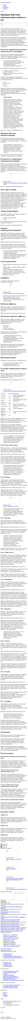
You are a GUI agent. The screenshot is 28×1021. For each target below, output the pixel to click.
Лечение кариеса (7, 955)
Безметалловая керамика (9, 978)
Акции (5, 8)
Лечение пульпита (7, 953)
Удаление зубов (7, 962)
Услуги (5, 4)
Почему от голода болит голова (11, 946)
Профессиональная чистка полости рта (13, 957)
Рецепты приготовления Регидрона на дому (11, 931)
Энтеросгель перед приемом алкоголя (10, 920)
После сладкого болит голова (10, 938)
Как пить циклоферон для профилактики (16, 889)
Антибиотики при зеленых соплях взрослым (14, 391)
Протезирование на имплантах (11, 971)
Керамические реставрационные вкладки (13, 980)
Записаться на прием (6, 2)
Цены (4, 6)
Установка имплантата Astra (10, 986)
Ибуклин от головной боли (10, 936)
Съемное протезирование (9, 972)
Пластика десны (7, 963)
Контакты (5, 7)
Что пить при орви (11, 868)
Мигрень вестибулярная (9, 943)
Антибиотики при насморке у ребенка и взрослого (13, 928)
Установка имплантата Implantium (11, 985)
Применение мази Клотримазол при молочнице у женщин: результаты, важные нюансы (13, 925)
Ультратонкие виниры (8, 975)
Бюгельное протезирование (10, 976)
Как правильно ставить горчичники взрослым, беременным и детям (15, 879)
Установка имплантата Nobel (10, 987)
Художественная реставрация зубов (12, 956)
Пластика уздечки (7, 965)
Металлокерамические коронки (11, 977)
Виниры (5, 973)
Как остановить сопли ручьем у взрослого (13, 293)
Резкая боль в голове (8, 941)
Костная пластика (7, 966)
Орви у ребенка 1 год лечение (10, 506)
